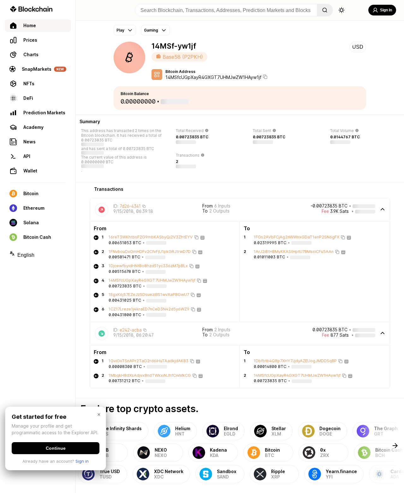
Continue (56, 448)
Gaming (151, 30)
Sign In (386, 10)
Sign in (82, 461)
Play (120, 30)
